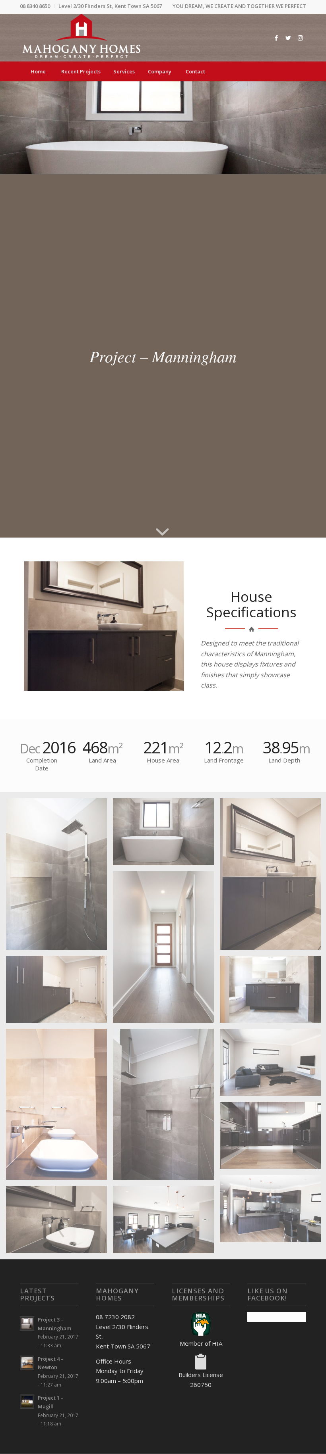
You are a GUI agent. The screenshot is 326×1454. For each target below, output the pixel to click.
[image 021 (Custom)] (166, 834)
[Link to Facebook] (276, 38)
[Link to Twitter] (288, 38)
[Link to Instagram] (300, 38)
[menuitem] (37, 6)
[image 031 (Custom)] (166, 1107)
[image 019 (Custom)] (59, 1222)
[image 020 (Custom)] (59, 876)
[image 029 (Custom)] (59, 1107)
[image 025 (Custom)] (166, 949)
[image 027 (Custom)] (59, 992)
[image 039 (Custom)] (166, 1222)
